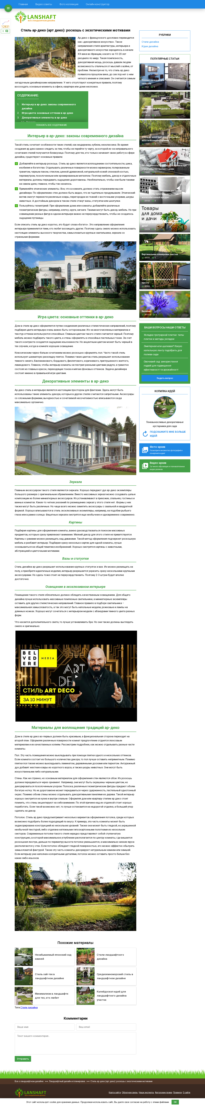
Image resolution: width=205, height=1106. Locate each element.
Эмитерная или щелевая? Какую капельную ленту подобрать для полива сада (163, 350)
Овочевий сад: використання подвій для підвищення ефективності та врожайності (161, 365)
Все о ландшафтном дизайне (35, 17)
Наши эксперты (146, 1092)
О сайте (186, 1092)
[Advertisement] (113, 110)
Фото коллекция (68, 4)
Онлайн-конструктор (97, 4)
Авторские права (163, 1092)
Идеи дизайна (150, 46)
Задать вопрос (165, 378)
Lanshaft (30, 1092)
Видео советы (43, 4)
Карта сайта (115, 1092)
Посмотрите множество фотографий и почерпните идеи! (166, 449)
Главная (23, 4)
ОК (175, 1102)
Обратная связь (130, 1092)
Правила (177, 1092)
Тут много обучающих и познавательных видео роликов (167, 465)
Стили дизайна (150, 41)
